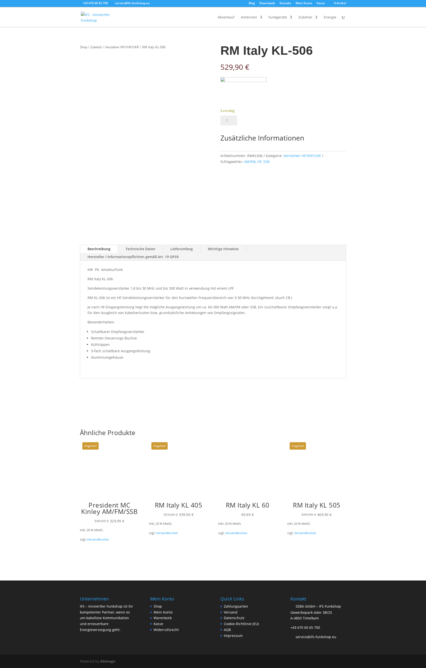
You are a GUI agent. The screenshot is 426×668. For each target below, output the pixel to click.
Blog (252, 3)
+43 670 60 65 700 (305, 627)
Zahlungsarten (236, 606)
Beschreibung (99, 248)
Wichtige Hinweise (223, 248)
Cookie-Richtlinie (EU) (241, 623)
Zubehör (305, 17)
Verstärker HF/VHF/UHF (122, 47)
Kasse (321, 3)
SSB (266, 161)
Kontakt (285, 3)
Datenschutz (234, 618)
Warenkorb (163, 618)
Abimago (107, 661)
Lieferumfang (181, 248)
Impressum (233, 635)
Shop (83, 47)
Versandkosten (98, 539)
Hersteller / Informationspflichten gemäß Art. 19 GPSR (133, 256)
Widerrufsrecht (166, 629)
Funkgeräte (277, 17)
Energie (330, 17)
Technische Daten (140, 248)
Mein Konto (304, 3)
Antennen (249, 17)
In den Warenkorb (269, 120)
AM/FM (250, 161)
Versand (230, 612)
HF (259, 161)
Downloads (267, 3)
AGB (227, 629)
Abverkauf (226, 17)
